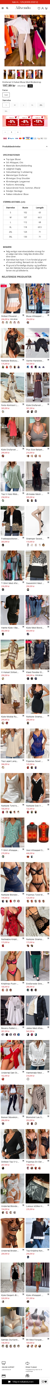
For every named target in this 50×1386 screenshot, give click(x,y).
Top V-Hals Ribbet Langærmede (10, 494)
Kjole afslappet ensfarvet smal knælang (35, 1295)
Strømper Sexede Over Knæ (35, 539)
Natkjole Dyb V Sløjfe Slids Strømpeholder (35, 806)
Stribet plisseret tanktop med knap (10, 316)
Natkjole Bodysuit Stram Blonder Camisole (10, 361)
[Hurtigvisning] (22, 315)
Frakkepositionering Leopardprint (10, 539)
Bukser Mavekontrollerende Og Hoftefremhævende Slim (10, 1117)
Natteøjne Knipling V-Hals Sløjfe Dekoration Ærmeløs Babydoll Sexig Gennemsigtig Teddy (10, 939)
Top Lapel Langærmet (10, 761)
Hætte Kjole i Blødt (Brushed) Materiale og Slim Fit (10, 628)
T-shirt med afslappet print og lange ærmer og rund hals (10, 583)
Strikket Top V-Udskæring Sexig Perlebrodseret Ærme (10, 1162)
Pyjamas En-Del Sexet (35, 1162)
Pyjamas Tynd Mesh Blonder (35, 895)
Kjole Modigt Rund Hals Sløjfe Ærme (10, 717)
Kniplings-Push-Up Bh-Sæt (10, 984)
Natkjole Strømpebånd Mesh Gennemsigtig (35, 939)
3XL (6, 111)
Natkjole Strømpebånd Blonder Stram (35, 717)
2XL (41, 105)
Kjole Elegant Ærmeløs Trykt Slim (10, 1295)
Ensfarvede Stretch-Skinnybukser (35, 984)
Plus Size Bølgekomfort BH (35, 450)
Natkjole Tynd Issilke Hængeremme (10, 806)
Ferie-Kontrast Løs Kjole (10, 405)
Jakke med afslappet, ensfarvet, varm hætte (35, 1028)
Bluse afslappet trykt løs (35, 316)
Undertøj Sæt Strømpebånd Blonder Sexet (10, 1073)
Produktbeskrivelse (11, 146)
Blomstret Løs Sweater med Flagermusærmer (35, 1117)
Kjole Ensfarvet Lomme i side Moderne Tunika (10, 450)
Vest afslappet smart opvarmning (35, 850)
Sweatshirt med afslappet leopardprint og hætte (35, 583)
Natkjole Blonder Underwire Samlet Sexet (10, 895)
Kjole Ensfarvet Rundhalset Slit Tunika (35, 405)
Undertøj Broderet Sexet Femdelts (10, 1251)
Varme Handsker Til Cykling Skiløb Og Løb (35, 361)
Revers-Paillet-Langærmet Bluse (10, 1028)
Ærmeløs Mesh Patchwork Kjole (35, 494)
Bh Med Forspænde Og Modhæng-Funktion (35, 1340)
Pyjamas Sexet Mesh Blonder (35, 761)
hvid (6, 95)
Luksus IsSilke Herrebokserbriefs (35, 1206)
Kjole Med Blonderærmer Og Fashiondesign (35, 628)
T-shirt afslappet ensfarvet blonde (10, 850)
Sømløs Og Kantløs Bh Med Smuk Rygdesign (10, 1340)
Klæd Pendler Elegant (35, 672)
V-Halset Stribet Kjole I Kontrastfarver (10, 672)
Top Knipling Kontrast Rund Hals (35, 1251)
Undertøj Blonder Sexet (10, 1206)
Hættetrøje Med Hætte (35, 1073)
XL (32, 105)
